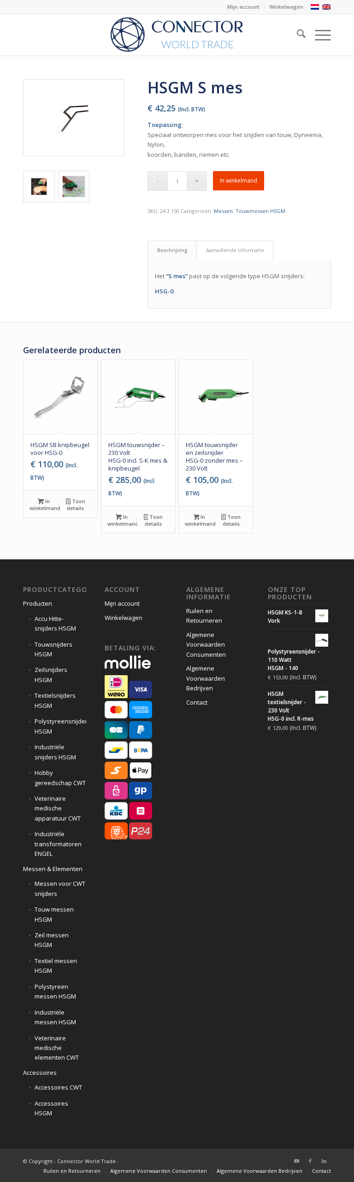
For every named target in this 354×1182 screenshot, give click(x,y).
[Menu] (318, 35)
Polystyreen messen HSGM (55, 991)
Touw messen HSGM (54, 914)
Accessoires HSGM (51, 1108)
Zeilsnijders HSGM (51, 674)
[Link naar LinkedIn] (324, 1161)
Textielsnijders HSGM (55, 700)
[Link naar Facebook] (310, 1161)
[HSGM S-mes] (73, 117)
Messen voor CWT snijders (60, 888)
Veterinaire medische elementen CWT (57, 1048)
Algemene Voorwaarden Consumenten (206, 645)
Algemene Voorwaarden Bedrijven (205, 678)
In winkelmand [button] (45, 504)
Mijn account (243, 6)
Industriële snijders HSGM (55, 752)
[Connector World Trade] (177, 35)
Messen (223, 210)
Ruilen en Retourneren (204, 616)
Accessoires (40, 1072)
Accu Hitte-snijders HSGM (55, 623)
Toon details (76, 504)
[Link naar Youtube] (296, 1161)
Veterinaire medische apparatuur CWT (58, 808)
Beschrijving (172, 250)
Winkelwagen (286, 6)
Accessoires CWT (58, 1087)
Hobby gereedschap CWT (60, 777)
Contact (196, 702)
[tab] (172, 250)
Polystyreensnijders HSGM (60, 726)
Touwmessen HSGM (260, 210)
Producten (37, 603)
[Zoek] (297, 35)
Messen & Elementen (53, 869)
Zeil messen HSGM (52, 940)
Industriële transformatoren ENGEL (58, 844)
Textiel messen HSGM (56, 966)
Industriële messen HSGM (55, 1017)
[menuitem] (244, 7)
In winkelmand (238, 180)
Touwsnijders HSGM (53, 649)
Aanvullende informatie (235, 250)
